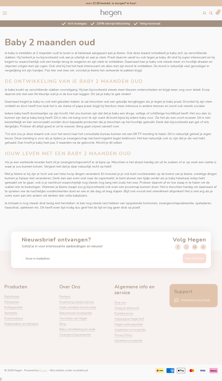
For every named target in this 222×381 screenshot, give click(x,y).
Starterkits (10, 313)
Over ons (120, 303)
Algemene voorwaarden (130, 330)
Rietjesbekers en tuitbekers (21, 324)
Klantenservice (123, 313)
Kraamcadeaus (13, 318)
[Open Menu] (5, 13)
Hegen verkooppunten (128, 324)
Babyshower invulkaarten (75, 313)
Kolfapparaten (13, 307)
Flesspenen (11, 302)
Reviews (64, 297)
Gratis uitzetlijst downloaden (77, 307)
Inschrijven (194, 258)
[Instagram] (186, 247)
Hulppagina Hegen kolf (129, 319)
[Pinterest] (203, 247)
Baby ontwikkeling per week (77, 329)
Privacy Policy (123, 335)
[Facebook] (178, 247)
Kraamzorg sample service (76, 302)
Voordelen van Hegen (73, 318)
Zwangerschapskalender (75, 335)
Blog (62, 324)
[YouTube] (195, 247)
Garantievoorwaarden (128, 341)
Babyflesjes (12, 297)
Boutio (43, 370)
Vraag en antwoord (126, 308)
